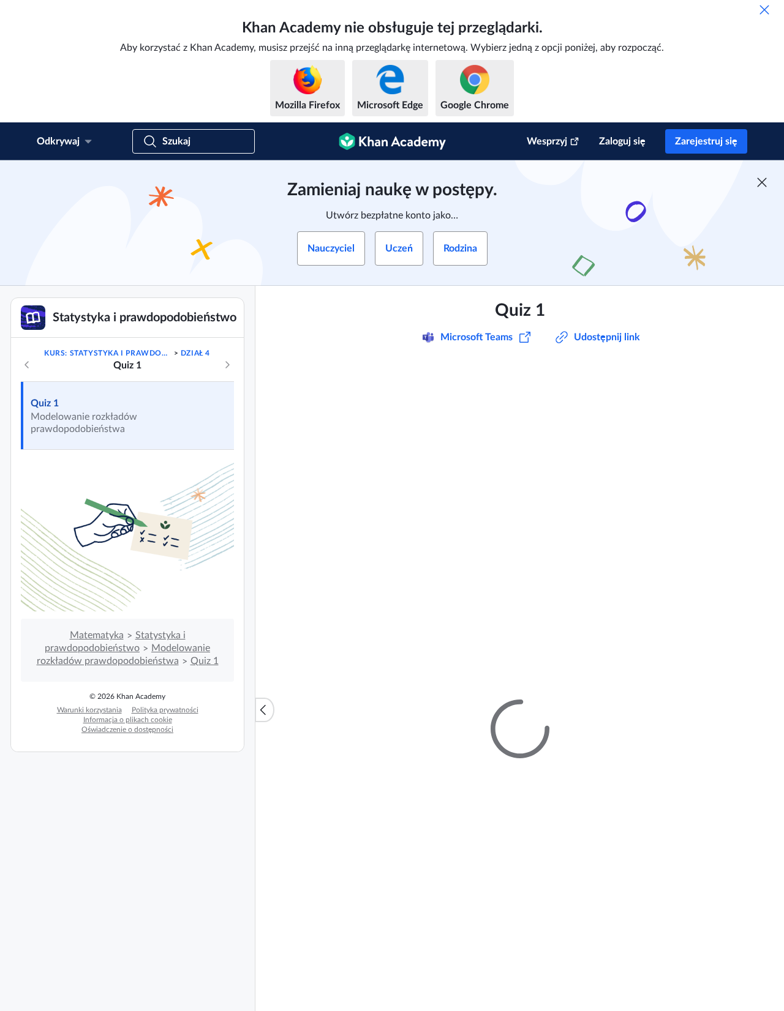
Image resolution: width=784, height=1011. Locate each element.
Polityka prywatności (165, 710)
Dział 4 (195, 353)
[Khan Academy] (392, 141)
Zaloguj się (622, 141)
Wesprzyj (547, 141)
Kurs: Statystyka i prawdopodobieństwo (108, 353)
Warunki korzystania (89, 710)
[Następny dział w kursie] (227, 364)
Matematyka (97, 635)
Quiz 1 (45, 403)
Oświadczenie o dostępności (127, 729)
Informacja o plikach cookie (127, 719)
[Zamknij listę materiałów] (264, 710)
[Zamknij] (764, 10)
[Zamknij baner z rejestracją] (762, 182)
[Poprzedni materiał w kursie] (27, 364)
